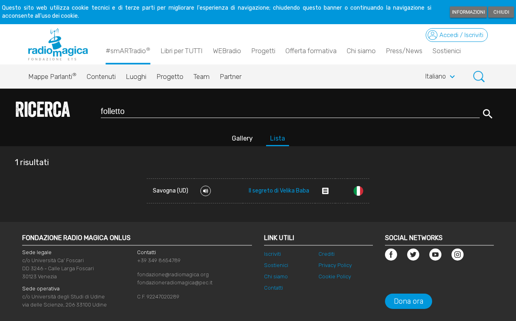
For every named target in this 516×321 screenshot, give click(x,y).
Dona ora (408, 301)
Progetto (169, 76)
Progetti (263, 51)
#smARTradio (128, 50)
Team (202, 76)
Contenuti (101, 76)
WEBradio (227, 51)
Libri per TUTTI (181, 51)
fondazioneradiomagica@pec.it (174, 283)
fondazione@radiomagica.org (173, 274)
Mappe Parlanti (52, 76)
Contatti (273, 288)
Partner (230, 76)
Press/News (404, 51)
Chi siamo (361, 51)
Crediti (326, 254)
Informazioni (468, 12)
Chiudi (501, 12)
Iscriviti (272, 254)
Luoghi (136, 76)
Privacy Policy (335, 265)
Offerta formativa (311, 51)
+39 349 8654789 (159, 260)
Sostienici (447, 51)
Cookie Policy (334, 276)
